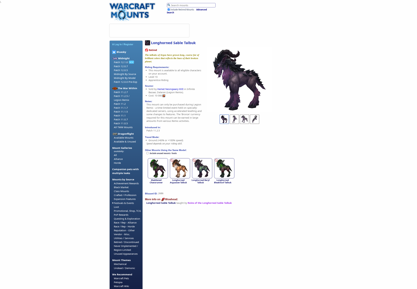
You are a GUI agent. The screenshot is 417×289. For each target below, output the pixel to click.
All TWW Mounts (123, 127)
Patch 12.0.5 (121, 70)
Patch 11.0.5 (121, 123)
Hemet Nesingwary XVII (170, 89)
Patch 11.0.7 (121, 119)
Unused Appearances (126, 253)
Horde (117, 162)
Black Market (121, 187)
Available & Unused (125, 141)
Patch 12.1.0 (121, 62)
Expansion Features (125, 199)
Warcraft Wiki (121, 286)
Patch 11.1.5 (121, 111)
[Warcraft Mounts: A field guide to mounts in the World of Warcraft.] (133, 21)
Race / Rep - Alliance (125, 222)
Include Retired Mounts (182, 9)
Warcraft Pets (121, 278)
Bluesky (121, 52)
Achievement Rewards (126, 183)
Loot (116, 206)
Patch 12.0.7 (121, 66)
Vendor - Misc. (122, 234)
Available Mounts (123, 137)
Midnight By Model (125, 78)
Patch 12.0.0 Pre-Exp (125, 81)
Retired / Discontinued (126, 242)
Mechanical (120, 264)
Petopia (118, 282)
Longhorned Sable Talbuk (161, 202)
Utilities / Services (124, 238)
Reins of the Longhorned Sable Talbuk (210, 202)
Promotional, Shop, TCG (127, 210)
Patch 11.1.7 (121, 107)
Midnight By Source (125, 74)
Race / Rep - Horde (124, 226)
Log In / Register (124, 44)
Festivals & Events (124, 203)
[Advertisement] (149, 30)
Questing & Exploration (127, 218)
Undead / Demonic (124, 268)
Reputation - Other (124, 230)
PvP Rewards (121, 214)
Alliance (118, 159)
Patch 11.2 (120, 103)
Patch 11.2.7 (121, 92)
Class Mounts (121, 191)
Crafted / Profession (125, 195)
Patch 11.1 (120, 115)
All (115, 155)
